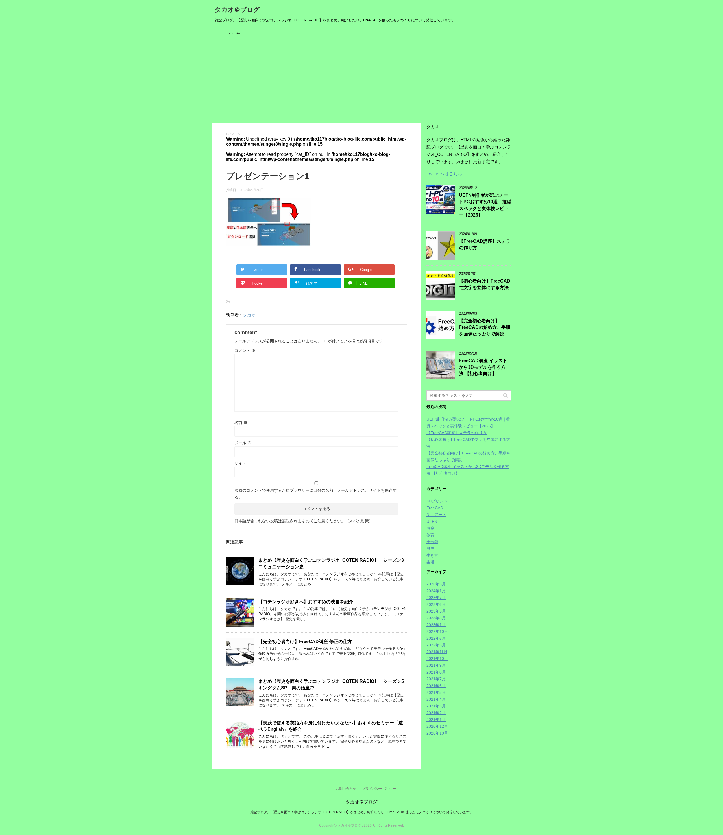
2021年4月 (436, 699)
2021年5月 (436, 692)
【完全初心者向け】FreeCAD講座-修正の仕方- (305, 641)
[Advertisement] (361, 80)
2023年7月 (436, 597)
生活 (430, 562)
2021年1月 (436, 719)
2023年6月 (436, 604)
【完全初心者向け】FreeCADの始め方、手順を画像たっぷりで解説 (484, 327)
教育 (430, 535)
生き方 (432, 555)
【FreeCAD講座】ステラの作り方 (456, 432)
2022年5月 (436, 645)
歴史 (430, 548)
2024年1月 (436, 591)
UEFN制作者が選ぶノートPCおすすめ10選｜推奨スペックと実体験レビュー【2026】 (485, 205)
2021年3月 (436, 706)
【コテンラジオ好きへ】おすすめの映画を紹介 (305, 601)
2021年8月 (436, 672)
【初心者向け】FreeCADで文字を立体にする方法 (484, 284)
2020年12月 (437, 726)
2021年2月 (436, 713)
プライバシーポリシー (379, 789)
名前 (240, 422)
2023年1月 (436, 624)
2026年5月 (436, 584)
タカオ (249, 314)
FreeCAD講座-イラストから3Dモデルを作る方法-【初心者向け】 (483, 367)
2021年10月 (437, 658)
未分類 (432, 541)
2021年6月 (436, 685)
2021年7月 (436, 679)
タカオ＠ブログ (237, 9)
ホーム (234, 32)
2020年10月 (437, 733)
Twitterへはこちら (444, 173)
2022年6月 (436, 638)
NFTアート (436, 514)
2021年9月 (436, 665)
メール (242, 443)
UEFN (431, 521)
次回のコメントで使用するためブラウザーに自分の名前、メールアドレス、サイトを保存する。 (315, 493)
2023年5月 (436, 611)
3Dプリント (436, 501)
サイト (240, 463)
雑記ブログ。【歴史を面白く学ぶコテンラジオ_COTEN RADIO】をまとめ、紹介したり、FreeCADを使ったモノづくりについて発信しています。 (361, 812)
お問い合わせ (346, 789)
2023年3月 (436, 618)
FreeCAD (434, 508)
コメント (244, 350)
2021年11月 (436, 652)
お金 (430, 528)
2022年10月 (437, 631)
